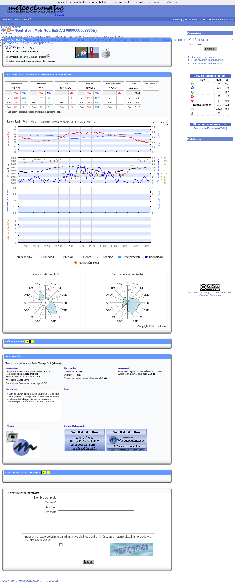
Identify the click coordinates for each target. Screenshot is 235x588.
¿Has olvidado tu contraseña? (207, 60)
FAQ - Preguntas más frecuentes (66, 36)
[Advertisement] (146, 11)
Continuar (173, 2)
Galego (13, 46)
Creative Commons (111, 36)
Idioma (8, 33)
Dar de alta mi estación (203, 57)
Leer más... (155, 2)
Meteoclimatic (12, 27)
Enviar (88, 561)
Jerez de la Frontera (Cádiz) (210, 128)
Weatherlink (130, 40)
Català (4, 46)
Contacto (92, 36)
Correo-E (50, 502)
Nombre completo (45, 497)
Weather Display (111, 40)
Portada (9, 23)
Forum (35, 36)
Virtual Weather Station (86, 40)
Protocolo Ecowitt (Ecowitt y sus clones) (162, 40)
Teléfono (51, 507)
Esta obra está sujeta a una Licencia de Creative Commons (210, 294)
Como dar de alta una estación (52, 40)
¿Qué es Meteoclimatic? (15, 36)
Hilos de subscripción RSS (36, 43)
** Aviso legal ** (52, 580)
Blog (42, 36)
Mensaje (51, 512)
